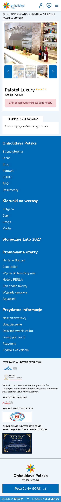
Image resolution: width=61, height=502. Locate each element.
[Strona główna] (13, 6)
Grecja (6, 222)
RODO (6, 177)
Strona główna (12, 151)
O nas (6, 158)
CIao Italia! (9, 267)
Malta (6, 228)
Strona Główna (17, 14)
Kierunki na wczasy (20, 200)
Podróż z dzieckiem (15, 350)
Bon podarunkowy (14, 286)
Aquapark (8, 299)
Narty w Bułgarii (13, 260)
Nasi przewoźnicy (14, 318)
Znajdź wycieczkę (42, 14)
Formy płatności (13, 337)
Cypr (5, 215)
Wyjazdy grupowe (14, 292)
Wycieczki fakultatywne (18, 273)
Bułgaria (8, 209)
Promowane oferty (20, 252)
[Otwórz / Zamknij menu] (57, 6)
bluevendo (52, 499)
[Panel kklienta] (41, 5)
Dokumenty (10, 190)
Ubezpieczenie (12, 324)
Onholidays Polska (19, 143)
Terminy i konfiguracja (22, 119)
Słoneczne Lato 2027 (21, 239)
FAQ (5, 183)
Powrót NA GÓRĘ (28, 489)
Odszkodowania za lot (17, 331)
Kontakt (8, 171)
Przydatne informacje (22, 309)
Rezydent (9, 344)
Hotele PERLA (12, 280)
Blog (5, 164)
